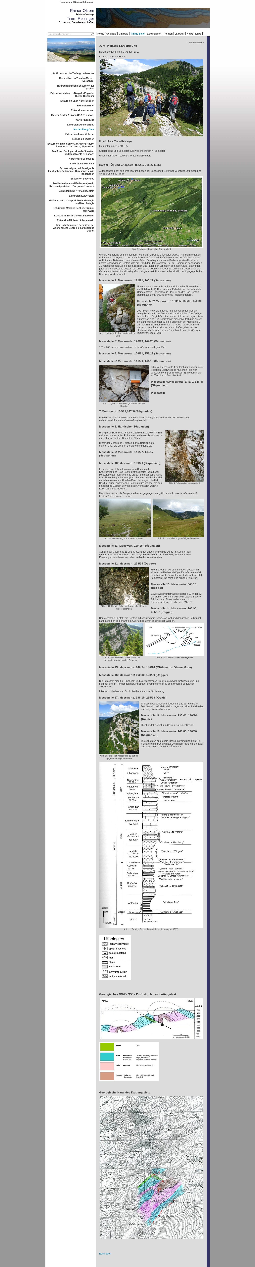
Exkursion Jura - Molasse (79, 134)
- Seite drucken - (196, 42)
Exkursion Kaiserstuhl (81, 195)
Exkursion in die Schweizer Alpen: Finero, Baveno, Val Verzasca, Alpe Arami (70, 145)
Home (100, 33)
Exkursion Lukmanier (82, 163)
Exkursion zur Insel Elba (80, 124)
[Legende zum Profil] (129, 1082)
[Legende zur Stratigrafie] (115, 981)
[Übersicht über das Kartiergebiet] (151, 246)
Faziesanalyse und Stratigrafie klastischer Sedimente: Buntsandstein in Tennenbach (71, 171)
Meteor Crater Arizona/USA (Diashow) (72, 115)
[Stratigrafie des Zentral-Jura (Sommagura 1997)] (151, 926)
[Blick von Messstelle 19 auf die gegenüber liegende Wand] (119, 753)
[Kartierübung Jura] (71, 62)
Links (198, 33)
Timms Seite (137, 33)
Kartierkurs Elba (85, 120)
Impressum (67, 2)
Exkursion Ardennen (82, 110)
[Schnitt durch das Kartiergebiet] (174, 654)
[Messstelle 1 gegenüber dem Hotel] (117, 330)
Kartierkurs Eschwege (81, 158)
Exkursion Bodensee (82, 178)
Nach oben (105, 1253)
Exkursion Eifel (85, 105)
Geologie (111, 33)
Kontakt (78, 2)
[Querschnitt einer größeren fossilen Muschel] (124, 400)
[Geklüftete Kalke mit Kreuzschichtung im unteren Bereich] (124, 603)
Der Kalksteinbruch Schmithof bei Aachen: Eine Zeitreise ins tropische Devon (73, 228)
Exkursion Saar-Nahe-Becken (77, 100)
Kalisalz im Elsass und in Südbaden (74, 215)
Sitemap (88, 2)
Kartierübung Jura (84, 129)
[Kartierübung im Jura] (151, 137)
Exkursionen (154, 33)
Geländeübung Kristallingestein (76, 191)
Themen (168, 33)
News (190, 33)
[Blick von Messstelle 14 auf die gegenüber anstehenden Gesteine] (121, 654)
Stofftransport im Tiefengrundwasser (73, 73)
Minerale (123, 33)
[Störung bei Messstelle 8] (184, 480)
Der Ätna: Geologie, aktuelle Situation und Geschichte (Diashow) (73, 152)
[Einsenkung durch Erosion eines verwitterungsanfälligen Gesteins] (125, 535)
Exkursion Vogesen (83, 139)
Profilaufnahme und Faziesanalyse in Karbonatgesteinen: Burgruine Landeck (71, 185)
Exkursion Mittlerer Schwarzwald (75, 220)
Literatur (179, 33)
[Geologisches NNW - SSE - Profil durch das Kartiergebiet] (151, 1040)
